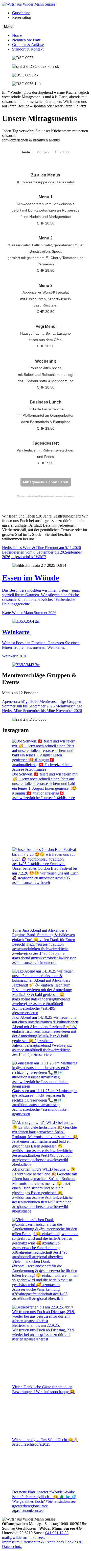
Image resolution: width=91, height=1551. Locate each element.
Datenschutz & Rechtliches (42, 1542)
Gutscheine (21, 13)
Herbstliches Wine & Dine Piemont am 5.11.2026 (41, 547)
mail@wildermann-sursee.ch (25, 1537)
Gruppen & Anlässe (28, 44)
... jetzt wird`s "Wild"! (28, 557)
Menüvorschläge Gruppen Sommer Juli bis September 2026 (41, 703)
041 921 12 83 (57, 1533)
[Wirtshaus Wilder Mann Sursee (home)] (28, 4)
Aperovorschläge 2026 (20, 701)
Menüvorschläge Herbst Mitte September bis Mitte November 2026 (42, 708)
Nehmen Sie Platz (26, 40)
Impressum (10, 1542)
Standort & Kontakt (27, 49)
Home (17, 35)
